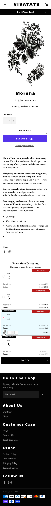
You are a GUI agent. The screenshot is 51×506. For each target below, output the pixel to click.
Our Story (7, 411)
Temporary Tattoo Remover (20, 210)
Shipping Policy (10, 463)
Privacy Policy (9, 458)
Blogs (5, 416)
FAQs (5, 430)
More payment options (24, 145)
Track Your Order (11, 439)
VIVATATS (25, 4)
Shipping (16, 106)
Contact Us (8, 435)
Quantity (7, 114)
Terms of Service (10, 467)
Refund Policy (9, 454)
